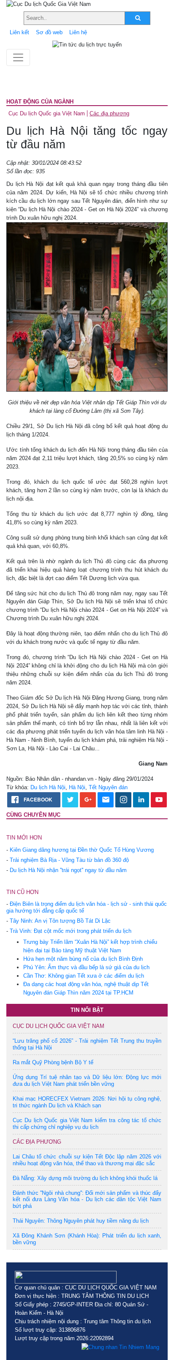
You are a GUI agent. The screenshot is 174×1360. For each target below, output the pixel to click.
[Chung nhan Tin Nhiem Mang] (120, 1347)
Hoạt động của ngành (39, 101)
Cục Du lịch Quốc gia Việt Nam (46, 113)
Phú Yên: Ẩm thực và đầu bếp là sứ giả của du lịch (86, 967)
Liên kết (19, 32)
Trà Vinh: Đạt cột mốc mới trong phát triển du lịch (70, 931)
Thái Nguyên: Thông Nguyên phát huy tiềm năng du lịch (81, 1221)
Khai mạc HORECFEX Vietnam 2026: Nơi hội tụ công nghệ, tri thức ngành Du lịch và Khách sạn (87, 1102)
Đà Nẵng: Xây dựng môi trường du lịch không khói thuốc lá (85, 1178)
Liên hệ (78, 32)
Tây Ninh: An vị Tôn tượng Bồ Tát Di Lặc (60, 921)
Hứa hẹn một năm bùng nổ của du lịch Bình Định (83, 959)
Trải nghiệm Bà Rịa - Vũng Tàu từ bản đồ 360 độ (69, 860)
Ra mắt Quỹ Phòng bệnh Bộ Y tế (53, 1062)
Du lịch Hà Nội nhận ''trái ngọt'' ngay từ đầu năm (68, 870)
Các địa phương (109, 113)
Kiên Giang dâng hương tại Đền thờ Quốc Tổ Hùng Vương (82, 850)
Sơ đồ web (49, 32)
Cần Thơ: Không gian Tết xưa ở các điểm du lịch (83, 976)
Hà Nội (77, 787)
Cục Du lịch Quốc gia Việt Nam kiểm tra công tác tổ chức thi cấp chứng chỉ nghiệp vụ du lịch (87, 1123)
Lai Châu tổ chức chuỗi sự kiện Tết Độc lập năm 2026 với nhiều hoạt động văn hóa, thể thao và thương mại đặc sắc (87, 1159)
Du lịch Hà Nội (47, 787)
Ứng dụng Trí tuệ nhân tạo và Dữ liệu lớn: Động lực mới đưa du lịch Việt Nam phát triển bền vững (87, 1080)
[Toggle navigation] (18, 57)
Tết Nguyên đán (108, 787)
